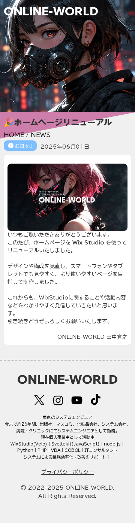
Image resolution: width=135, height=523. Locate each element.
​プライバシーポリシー (67, 472)
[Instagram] (58, 400)
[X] (39, 400)
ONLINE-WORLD (51, 11)
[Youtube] (76, 400)
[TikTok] (95, 400)
